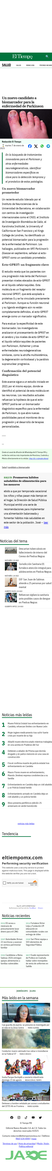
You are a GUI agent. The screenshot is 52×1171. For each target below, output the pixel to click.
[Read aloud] (3, 435)
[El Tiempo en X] (40, 1118)
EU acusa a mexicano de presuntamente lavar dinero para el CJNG (10, 927)
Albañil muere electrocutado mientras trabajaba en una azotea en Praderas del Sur (30, 743)
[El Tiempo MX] (22, 58)
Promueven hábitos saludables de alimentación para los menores (25, 481)
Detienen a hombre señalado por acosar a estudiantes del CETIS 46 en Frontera (25, 1105)
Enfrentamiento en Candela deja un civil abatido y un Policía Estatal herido (30, 786)
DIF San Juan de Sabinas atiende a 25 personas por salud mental (35, 583)
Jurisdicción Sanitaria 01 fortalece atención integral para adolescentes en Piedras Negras (35, 567)
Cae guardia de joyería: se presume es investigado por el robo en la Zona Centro (25, 1026)
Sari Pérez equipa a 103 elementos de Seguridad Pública (37, 942)
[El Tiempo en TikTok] (28, 1118)
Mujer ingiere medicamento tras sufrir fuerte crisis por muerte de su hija (28, 734)
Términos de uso (10, 1143)
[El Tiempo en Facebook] (13, 1118)
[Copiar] (5, 435)
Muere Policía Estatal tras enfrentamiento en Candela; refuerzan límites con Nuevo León (28, 725)
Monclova (30, 65)
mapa (33, 1138)
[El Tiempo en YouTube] (35, 1118)
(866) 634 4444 (23, 1138)
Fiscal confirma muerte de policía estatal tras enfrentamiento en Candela (28, 765)
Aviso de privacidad (27, 1143)
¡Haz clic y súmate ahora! (38, 458)
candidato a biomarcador (19, 467)
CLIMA (33, 991)
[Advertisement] (26, 26)
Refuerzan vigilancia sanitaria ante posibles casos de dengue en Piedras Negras (34, 598)
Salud (6, 65)
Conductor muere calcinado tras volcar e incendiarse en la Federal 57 (25, 1052)
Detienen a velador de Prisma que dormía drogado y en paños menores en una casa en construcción (28, 753)
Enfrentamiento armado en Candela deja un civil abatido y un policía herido (28, 795)
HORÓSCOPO (22, 991)
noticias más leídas (26, 823)
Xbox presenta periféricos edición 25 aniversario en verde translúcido (25, 804)
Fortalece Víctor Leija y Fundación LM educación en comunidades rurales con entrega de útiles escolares (37, 929)
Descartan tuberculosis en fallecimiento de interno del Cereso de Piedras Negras (33, 552)
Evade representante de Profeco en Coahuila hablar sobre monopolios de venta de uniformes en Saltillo (37, 961)
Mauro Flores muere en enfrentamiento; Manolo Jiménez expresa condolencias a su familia (28, 775)
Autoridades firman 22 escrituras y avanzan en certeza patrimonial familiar (11, 943)
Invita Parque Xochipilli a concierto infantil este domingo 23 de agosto (22, 1078)
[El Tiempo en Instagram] (21, 1118)
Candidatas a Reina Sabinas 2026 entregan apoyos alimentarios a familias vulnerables (11, 959)
